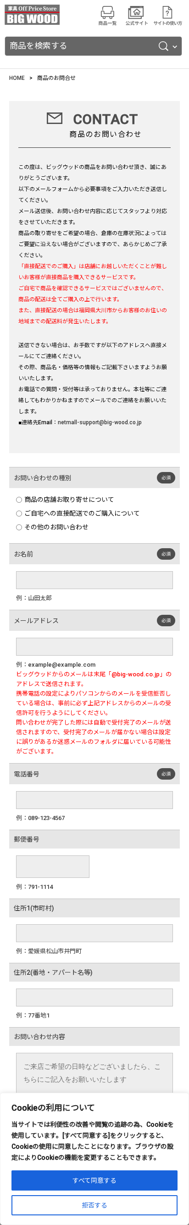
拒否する (94, 1205)
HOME (17, 78)
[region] (94, 1159)
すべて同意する (94, 1180)
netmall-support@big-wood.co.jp (100, 422)
